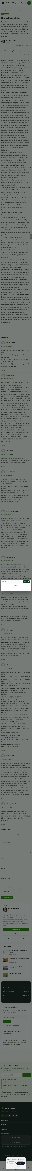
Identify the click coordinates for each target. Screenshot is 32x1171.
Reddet (11, 1163)
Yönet (13, 1166)
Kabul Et (20, 1163)
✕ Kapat (26, 581)
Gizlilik (18, 1166)
